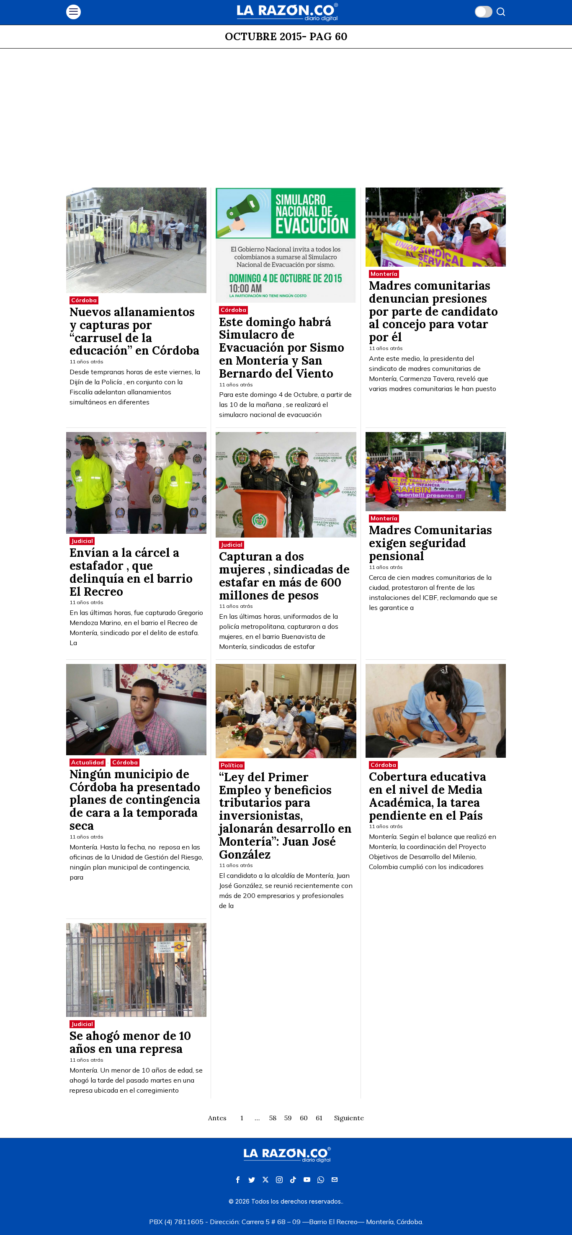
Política (232, 765)
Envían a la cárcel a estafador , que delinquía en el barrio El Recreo (131, 572)
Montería (384, 274)
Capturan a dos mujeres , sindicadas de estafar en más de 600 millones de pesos (284, 576)
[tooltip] (238, 1179)
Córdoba (84, 300)
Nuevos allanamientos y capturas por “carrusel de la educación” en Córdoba (134, 331)
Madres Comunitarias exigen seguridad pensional (430, 543)
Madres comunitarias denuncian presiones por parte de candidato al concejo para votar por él (433, 311)
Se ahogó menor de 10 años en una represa (130, 1042)
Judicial (82, 541)
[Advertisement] (286, 111)
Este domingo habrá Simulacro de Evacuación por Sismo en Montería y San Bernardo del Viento (281, 348)
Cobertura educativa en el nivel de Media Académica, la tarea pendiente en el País (427, 796)
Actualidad (87, 762)
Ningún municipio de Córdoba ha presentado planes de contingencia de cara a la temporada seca (135, 800)
